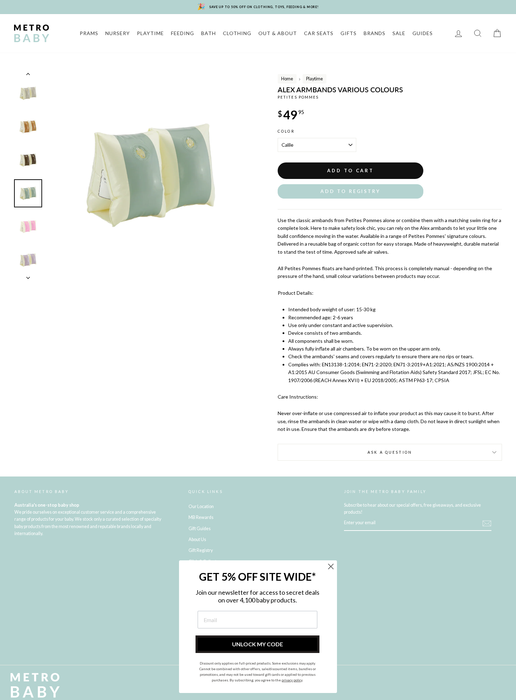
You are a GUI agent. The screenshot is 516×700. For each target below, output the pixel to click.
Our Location (201, 506)
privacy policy (292, 680)
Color (286, 131)
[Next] (28, 275)
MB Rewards (200, 517)
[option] (150, 175)
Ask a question (390, 452)
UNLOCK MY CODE (257, 644)
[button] (350, 191)
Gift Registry (200, 550)
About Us (197, 539)
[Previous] (28, 75)
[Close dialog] (331, 566)
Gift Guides (199, 528)
